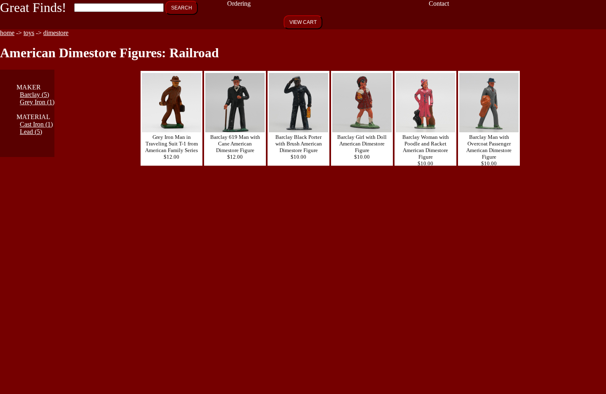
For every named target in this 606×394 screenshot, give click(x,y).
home (7, 32)
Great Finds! (33, 7)
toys (28, 32)
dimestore (55, 32)
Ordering (239, 3)
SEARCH (181, 8)
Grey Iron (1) (37, 102)
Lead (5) (31, 131)
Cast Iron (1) (36, 124)
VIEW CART (303, 22)
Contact (439, 3)
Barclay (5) (34, 94)
